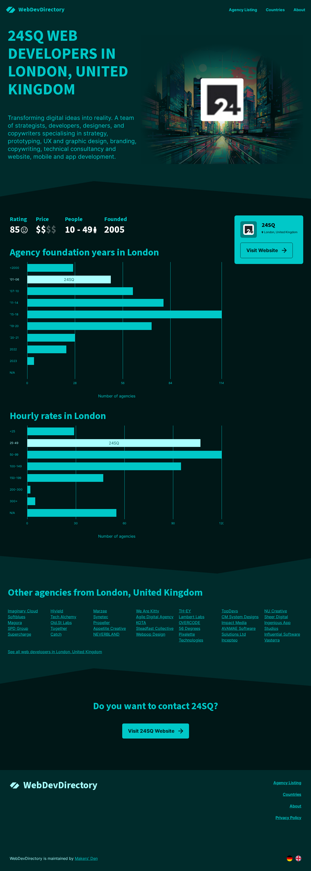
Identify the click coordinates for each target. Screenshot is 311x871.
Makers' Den (86, 858)
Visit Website (262, 250)
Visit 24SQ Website (151, 731)
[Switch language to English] (298, 858)
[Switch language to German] (290, 858)
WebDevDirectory (60, 785)
